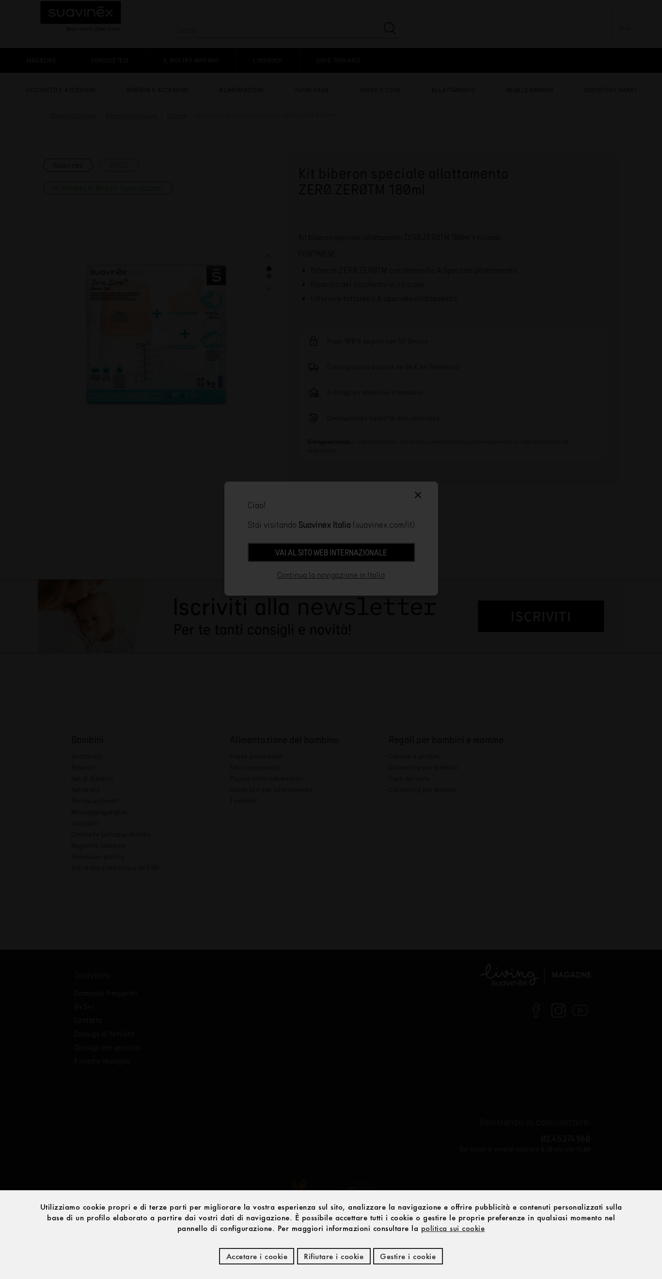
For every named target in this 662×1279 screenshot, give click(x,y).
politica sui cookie (453, 1228)
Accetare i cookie (257, 1256)
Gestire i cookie (408, 1256)
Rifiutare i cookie (333, 1256)
